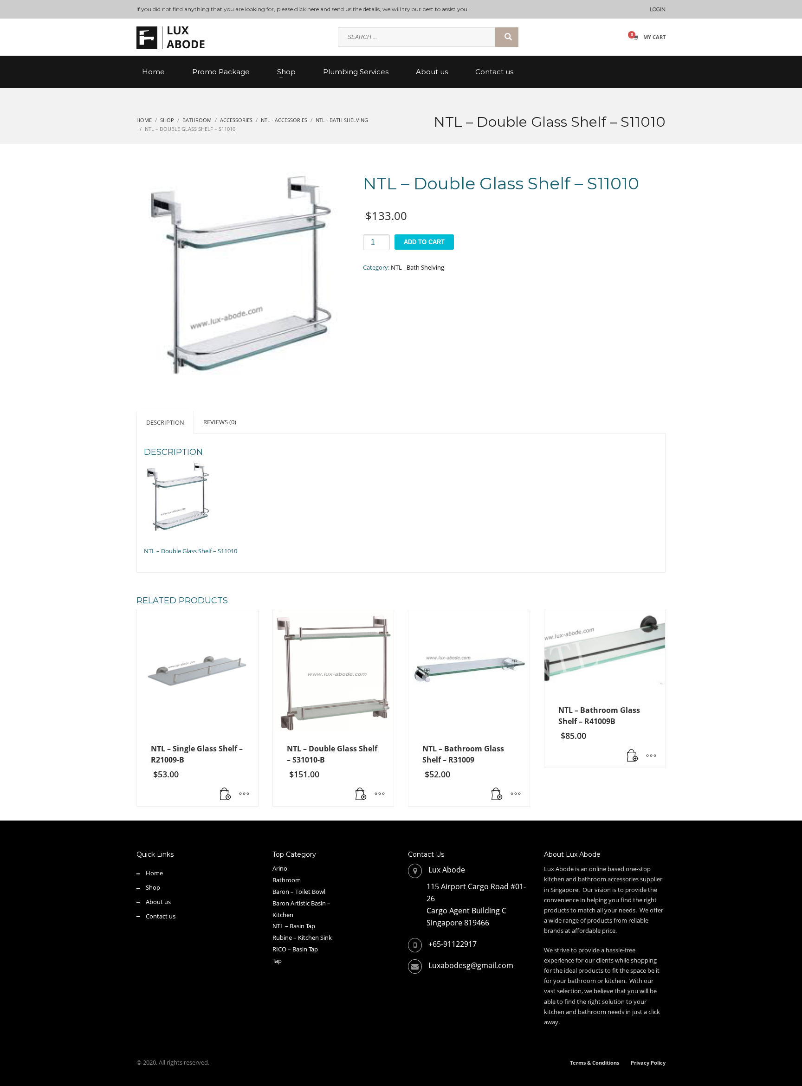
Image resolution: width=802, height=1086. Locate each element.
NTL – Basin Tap (293, 926)
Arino (279, 868)
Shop (153, 887)
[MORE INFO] (244, 794)
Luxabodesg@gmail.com (470, 965)
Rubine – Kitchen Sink (302, 937)
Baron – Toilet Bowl (298, 891)
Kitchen (282, 915)
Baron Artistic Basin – (301, 903)
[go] (506, 37)
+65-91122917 (452, 944)
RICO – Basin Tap (295, 949)
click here (306, 9)
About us (158, 902)
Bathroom (286, 880)
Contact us (160, 916)
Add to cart (424, 242)
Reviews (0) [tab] (219, 422)
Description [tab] (165, 422)
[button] (225, 794)
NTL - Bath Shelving (417, 267)
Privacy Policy (648, 1062)
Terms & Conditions (594, 1062)
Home (154, 873)
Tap (277, 961)
